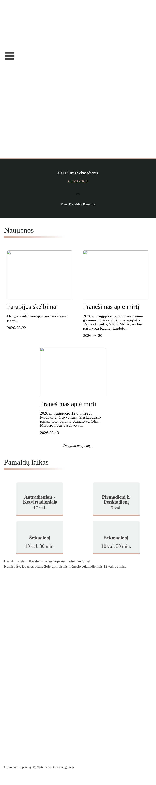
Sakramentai (13, 30)
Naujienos (11, 24)
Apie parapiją (14, 18)
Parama (9, 41)
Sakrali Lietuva (15, 647)
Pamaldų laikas (15, 35)
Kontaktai (11, 47)
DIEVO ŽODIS (78, 181)
